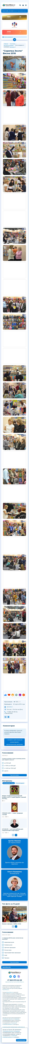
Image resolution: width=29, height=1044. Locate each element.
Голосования (7, 753)
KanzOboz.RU (6, 967)
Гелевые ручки (8, 945)
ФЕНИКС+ (12, 47)
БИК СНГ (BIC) (6, 935)
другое (6, 770)
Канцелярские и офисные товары (16, 973)
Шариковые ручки (9, 942)
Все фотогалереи (8, 45)
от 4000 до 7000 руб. (10, 768)
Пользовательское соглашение (10, 1019)
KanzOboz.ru (5, 989)
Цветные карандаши (9, 947)
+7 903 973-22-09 (14, 980)
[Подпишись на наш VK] (14, 976)
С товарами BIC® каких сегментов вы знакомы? (12, 938)
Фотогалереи (8, 37)
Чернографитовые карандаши (12, 952)
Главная (6, 43)
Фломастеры (7, 950)
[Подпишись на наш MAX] (18, 976)
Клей (5, 955)
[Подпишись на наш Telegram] (10, 976)
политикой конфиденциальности (9, 1023)
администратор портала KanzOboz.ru (14, 981)
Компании (12, 43)
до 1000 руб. (7, 763)
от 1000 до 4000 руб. (10, 765)
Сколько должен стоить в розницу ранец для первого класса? (13, 759)
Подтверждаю (21, 1040)
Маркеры (6, 958)
